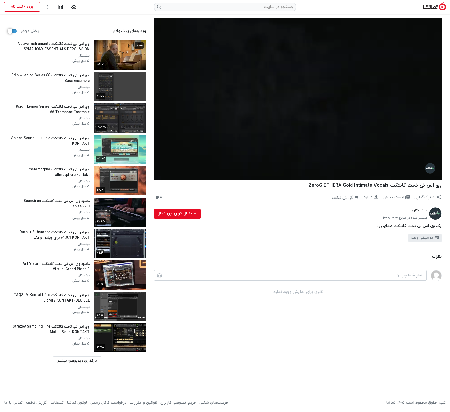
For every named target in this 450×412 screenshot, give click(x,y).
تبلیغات (57, 402)
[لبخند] (159, 275)
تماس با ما (13, 402)
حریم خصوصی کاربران (178, 402)
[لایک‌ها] (166, 197)
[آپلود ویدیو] (73, 7)
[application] (298, 99)
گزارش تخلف (36, 402)
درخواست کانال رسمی (108, 402)
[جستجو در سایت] (159, 7)
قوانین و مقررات (143, 402)
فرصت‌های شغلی (213, 402)
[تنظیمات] (47, 6)
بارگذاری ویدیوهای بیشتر (77, 360)
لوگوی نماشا (77, 402)
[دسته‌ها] (60, 6)
